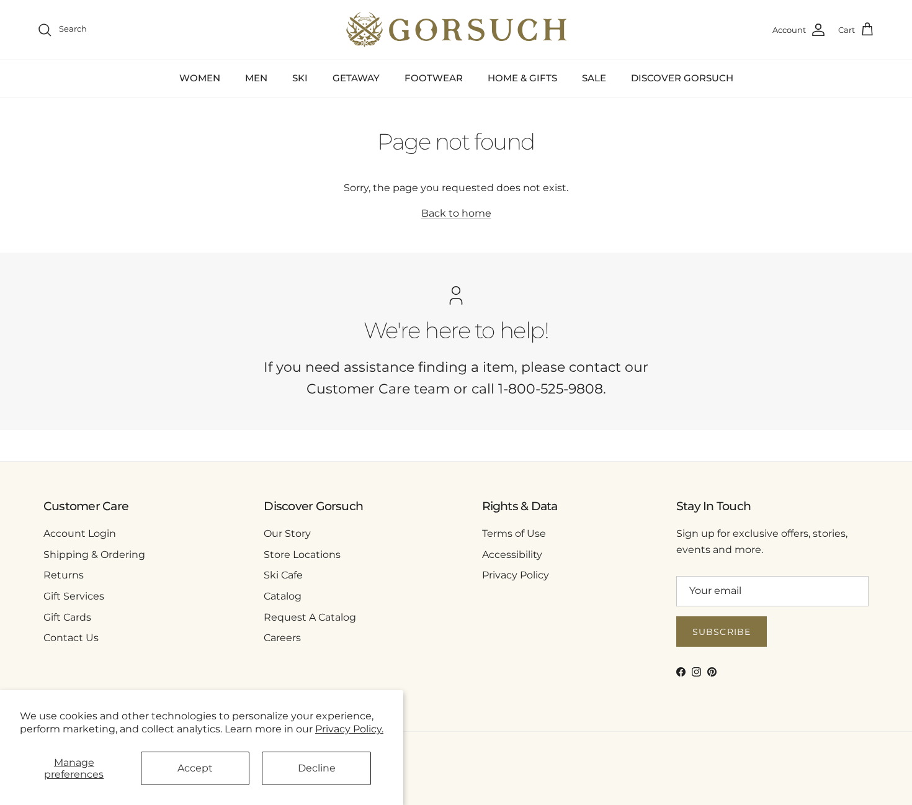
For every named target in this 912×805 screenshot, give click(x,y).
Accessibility (512, 554)
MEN (256, 78)
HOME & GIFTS (522, 78)
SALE (594, 78)
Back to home (456, 213)
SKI (300, 78)
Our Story (287, 533)
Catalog (283, 596)
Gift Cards (67, 617)
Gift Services (73, 596)
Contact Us (71, 638)
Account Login (79, 533)
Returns (63, 575)
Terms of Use (514, 533)
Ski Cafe (283, 575)
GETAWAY (356, 78)
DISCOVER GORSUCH (682, 78)
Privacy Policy (515, 575)
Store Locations (302, 554)
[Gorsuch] (456, 29)
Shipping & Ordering (94, 554)
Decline (317, 768)
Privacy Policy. (349, 729)
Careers (282, 638)
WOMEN (199, 78)
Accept (195, 768)
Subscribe (721, 631)
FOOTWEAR (434, 78)
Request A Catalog (310, 617)
